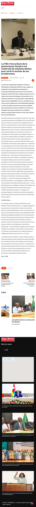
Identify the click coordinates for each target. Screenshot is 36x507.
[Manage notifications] (32, 503)
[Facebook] (5, 350)
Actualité (12, 13)
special (10, 268)
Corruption (6, 315)
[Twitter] (7, 350)
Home (5, 13)
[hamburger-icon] (3, 8)
